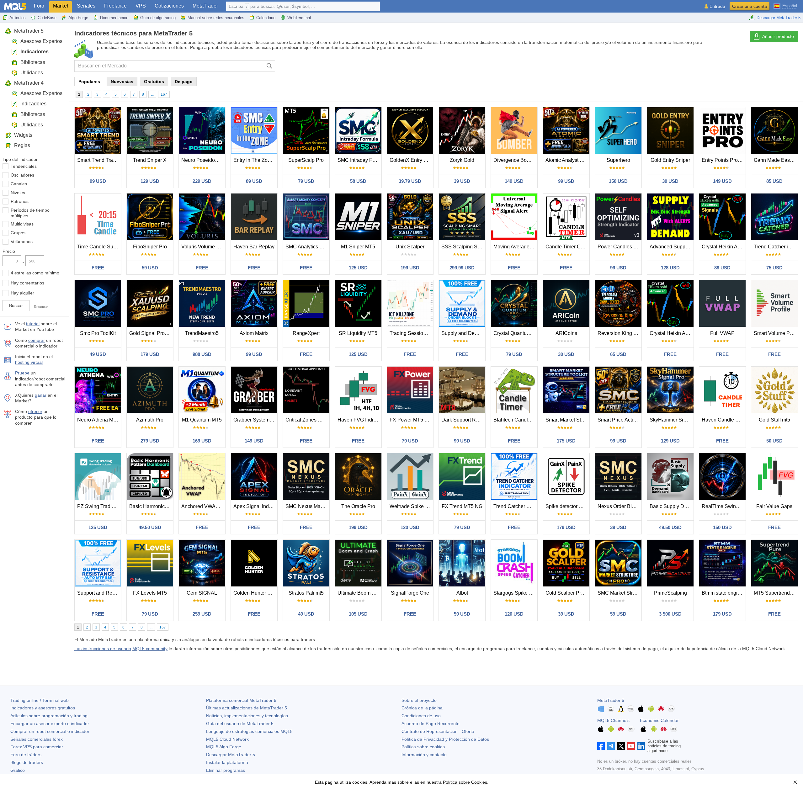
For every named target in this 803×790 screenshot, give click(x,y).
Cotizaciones (169, 5)
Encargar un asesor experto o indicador (49, 723)
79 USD (306, 181)
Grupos (18, 232)
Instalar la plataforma (227, 762)
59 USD (150, 267)
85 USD (774, 181)
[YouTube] (631, 746)
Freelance (115, 5)
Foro (39, 5)
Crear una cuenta (749, 6)
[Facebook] (601, 746)
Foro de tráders (25, 754)
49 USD (98, 354)
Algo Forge (78, 17)
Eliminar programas (225, 770)
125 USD (358, 267)
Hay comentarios (27, 282)
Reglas (22, 145)
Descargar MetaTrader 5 (778, 17)
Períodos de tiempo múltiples (30, 213)
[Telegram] (611, 746)
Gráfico (17, 770)
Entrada (717, 6)
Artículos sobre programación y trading (49, 715)
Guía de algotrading (158, 17)
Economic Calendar (659, 720)
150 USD (618, 181)
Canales (19, 183)
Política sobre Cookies (465, 782)
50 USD (774, 440)
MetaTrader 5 (29, 31)
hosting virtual (29, 362)
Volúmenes (22, 241)
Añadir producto (778, 36)
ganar (40, 395)
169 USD (202, 440)
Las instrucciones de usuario (102, 648)
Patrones (20, 201)
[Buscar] (269, 66)
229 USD (202, 181)
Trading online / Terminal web (39, 700)
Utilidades (31, 72)
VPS (141, 5)
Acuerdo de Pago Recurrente (431, 723)
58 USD (358, 181)
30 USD (670, 181)
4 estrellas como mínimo (35, 272)
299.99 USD (462, 267)
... (152, 94)
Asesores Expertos (41, 41)
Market (60, 5)
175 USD (566, 440)
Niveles (18, 192)
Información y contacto (424, 754)
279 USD (150, 440)
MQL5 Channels (613, 720)
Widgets (23, 135)
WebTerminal (299, 17)
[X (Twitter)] (621, 746)
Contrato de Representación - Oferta (438, 731)
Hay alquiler (22, 292)
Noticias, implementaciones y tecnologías (247, 715)
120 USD (410, 527)
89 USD (254, 181)
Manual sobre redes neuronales (216, 17)
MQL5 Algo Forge (223, 746)
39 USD (462, 181)
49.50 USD (150, 527)
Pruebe (22, 372)
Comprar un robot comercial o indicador (49, 731)
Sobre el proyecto (419, 700)
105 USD (358, 614)
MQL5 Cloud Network (227, 739)
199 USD (410, 267)
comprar (36, 340)
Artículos (17, 17)
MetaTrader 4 (29, 83)
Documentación (114, 17)
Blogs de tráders (26, 762)
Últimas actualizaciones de (246, 707)
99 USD (98, 181)
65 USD (618, 354)
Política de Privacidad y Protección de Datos (445, 739)
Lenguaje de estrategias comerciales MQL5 (249, 731)
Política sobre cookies (423, 746)
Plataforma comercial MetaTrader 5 (241, 700)
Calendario (265, 17)
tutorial (33, 323)
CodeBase (47, 17)
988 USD (202, 354)
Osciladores (22, 175)
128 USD (670, 267)
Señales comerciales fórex (36, 739)
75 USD (774, 267)
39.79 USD (410, 181)
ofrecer (35, 411)
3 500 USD (670, 614)
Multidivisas (22, 223)
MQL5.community (150, 648)
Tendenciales (24, 166)
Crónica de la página (422, 707)
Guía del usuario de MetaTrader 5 (240, 723)
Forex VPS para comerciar (36, 746)
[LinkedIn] (641, 746)
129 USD (150, 181)
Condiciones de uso (421, 715)
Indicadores (34, 51)
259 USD (202, 614)
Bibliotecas (32, 62)
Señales (86, 5)
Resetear (41, 307)
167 (164, 94)
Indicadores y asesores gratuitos (42, 707)
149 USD (514, 181)
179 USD (150, 354)
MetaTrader (205, 5)
